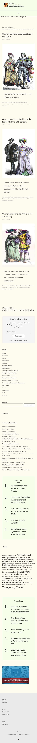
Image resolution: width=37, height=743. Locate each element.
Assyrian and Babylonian (9, 436)
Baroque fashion (26, 559)
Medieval (4, 363)
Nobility (25, 102)
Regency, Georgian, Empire (10, 380)
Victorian (4, 388)
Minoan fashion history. (8, 431)
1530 (8, 102)
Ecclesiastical (7, 565)
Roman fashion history (8, 441)
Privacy (4, 709)
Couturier (30, 561)
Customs (17, 563)
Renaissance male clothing (7, 200)
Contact (4, 702)
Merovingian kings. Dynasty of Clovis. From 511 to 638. (19, 531)
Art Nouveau (5, 393)
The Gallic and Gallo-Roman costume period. (15, 446)
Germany (18, 102)
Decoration (31, 563)
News (7, 17)
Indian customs (20, 569)
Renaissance (4, 104)
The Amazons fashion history (10, 444)
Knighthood (13, 104)
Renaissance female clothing (24, 198)
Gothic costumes (9, 567)
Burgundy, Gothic (7, 365)
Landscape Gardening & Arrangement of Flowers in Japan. (20, 500)
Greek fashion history (8, 429)
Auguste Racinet (24, 557)
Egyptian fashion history (9, 426)
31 (24, 310)
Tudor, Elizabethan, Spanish (10, 370)
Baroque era (16, 559)
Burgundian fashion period (19, 561)
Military (22, 102)
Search (4, 402)
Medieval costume (18, 574)
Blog (3, 721)
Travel (19, 587)
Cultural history (11, 563)
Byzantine (5, 355)
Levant (26, 572)
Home (2, 17)
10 (12, 310)
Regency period (18, 580)
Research (5, 724)
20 (15, 310)
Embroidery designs (17, 565)
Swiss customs (30, 585)
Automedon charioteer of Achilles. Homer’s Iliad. (20, 641)
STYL (23, 585)
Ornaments (5, 578)
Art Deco (4, 395)
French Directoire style (27, 565)
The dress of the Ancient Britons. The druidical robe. (19, 620)
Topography (9, 587)
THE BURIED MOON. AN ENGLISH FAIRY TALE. (20, 511)
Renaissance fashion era (13, 198)
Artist (15, 557)
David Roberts (23, 563)
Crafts (4, 563)
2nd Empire (5, 385)
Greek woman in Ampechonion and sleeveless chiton (18, 652)
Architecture (22, 555)
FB (19, 731)
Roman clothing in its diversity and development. (16, 470)
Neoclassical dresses (25, 576)
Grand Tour (21, 567)
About (4, 699)
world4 (8, 39)
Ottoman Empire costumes (16, 578)
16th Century (15, 17)
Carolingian (5, 360)
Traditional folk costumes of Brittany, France (19, 488)
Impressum (5, 714)
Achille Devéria (5, 555)
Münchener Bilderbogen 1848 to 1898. (13, 465)
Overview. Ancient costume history (12, 467)
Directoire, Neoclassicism (9, 378)
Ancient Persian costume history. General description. (17, 439)
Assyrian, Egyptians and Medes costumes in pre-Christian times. (20, 609)
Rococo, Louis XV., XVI (8, 375)
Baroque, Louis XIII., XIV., (9, 373)
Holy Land (11, 569)
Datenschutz (5, 712)
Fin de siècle (5, 390)
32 (27, 310)
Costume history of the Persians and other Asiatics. (16, 449)
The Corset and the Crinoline (10, 434)
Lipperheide (5, 574)
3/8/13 (3, 39)
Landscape (18, 572)
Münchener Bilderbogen (21, 104)
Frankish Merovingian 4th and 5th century (14, 451)
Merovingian (5, 358)
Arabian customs (12, 555)
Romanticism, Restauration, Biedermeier (13, 383)
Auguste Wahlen (7, 559)
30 (20, 310)
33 (30, 310)
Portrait (9, 580)
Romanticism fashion (15, 585)
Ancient (4, 353)
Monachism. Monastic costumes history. (13, 462)
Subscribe (18, 336)
